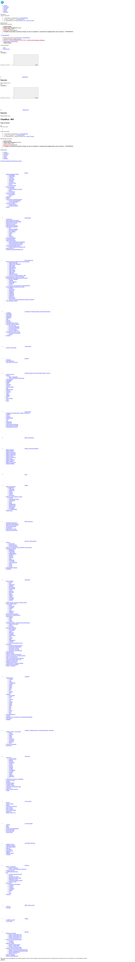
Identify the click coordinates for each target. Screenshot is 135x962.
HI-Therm (11, 597)
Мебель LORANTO (11, 453)
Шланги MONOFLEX (14, 952)
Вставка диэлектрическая (15, 947)
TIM (7, 388)
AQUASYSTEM (13, 562)
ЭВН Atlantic (12, 265)
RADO (10, 491)
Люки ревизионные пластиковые (17, 241)
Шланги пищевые (10, 954)
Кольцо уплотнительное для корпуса (18, 869)
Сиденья (8, 715)
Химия (26, 918)
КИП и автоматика (29, 437)
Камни (7, 805)
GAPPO (11, 769)
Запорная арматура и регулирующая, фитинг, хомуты (37, 373)
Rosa (10, 713)
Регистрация (6, 49)
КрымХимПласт (10, 361)
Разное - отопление (10, 665)
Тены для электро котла (12, 656)
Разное (7, 207)
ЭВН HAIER (12, 270)
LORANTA (9, 316)
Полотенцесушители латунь (15, 643)
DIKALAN (11, 489)
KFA (7, 397)
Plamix (7, 827)
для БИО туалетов (10, 919)
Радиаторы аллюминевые (15, 646)
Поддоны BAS (12, 325)
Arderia (10, 596)
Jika (10, 690)
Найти (36, 64)
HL (7, 420)
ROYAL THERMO (13, 229)
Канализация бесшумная (12, 424)
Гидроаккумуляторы (11, 548)
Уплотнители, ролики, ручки (13, 331)
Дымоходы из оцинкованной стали (14, 249)
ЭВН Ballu (11, 273)
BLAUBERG (12, 231)
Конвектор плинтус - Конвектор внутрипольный (18, 622)
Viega (7, 419)
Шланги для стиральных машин (14, 939)
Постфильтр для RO (14, 876)
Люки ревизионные (11, 240)
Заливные (11, 942)
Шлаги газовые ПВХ (14, 945)
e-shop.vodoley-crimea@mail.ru (10, 41)
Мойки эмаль (9, 510)
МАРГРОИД (12, 635)
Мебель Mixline (10, 461)
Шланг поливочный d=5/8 (15, 935)
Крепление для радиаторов (15, 650)
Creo (10, 680)
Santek (10, 685)
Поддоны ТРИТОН (13, 330)
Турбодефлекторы (10, 239)
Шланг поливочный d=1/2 (15, 934)
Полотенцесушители (11, 627)
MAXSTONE (12, 505)
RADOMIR (11, 175)
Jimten (10, 735)
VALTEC (8, 906)
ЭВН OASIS (12, 271)
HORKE (11, 288)
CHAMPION (12, 770)
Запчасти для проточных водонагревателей (19, 285)
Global (10, 565)
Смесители (27, 756)
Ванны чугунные (10, 193)
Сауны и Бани (28, 801)
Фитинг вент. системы (11, 223)
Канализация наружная (11, 426)
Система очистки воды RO (15, 874)
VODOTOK (12, 552)
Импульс (8, 848)
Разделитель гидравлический (13, 615)
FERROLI (11, 293)
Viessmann (11, 598)
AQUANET (12, 179)
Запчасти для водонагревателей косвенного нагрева (21, 299)
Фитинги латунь (10, 374)
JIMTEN (8, 852)
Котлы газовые (9, 581)
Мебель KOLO (9, 456)
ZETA (7, 400)
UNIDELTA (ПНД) (10, 845)
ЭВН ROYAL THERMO (15, 264)
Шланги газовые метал (14, 944)
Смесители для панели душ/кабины (14, 779)
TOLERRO (11, 508)
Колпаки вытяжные (11, 238)
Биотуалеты (9, 718)
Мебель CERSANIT (11, 454)
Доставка (5, 8)
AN (10, 698)
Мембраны (11, 550)
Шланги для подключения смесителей (18, 949)
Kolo (10, 693)
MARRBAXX (12, 504)
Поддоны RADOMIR (14, 328)
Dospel (10, 233)
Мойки (26, 485)
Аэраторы (8, 788)
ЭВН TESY (12, 269)
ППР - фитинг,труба (29, 905)
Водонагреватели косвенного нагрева (15, 286)
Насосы (8, 542)
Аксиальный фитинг (11, 526)
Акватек (11, 886)
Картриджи (9, 883)
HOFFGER (11, 495)
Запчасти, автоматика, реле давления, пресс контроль (19, 547)
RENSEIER (11, 551)
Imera (10, 558)
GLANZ (11, 498)
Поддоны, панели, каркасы (12, 324)
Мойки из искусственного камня (14, 496)
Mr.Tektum (11, 626)
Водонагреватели (28, 260)
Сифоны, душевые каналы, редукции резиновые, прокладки (39, 730)
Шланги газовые (10, 943)
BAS (7, 319)
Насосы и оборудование (30, 541)
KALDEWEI (12, 191)
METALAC (11, 297)
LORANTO (12, 188)
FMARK (11, 493)
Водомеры (8, 569)
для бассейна (9, 921)
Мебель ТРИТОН (10, 459)
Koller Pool (8, 321)
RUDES (11, 556)
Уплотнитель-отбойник (14, 333)
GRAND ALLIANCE (14, 499)
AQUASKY (12, 561)
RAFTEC (8, 390)
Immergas (11, 591)
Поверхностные (13, 544)
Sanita (10, 687)
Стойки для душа (10, 780)
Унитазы (8, 694)
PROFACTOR (9, 389)
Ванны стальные (10, 186)
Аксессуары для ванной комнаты (14, 199)
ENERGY (11, 555)
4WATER (11, 557)
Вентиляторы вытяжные (12, 226)
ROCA (10, 190)
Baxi (10, 583)
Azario (10, 681)
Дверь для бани (10, 803)
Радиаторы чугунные (14, 649)
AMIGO (8, 824)
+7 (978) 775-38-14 (29, 20)
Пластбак (8, 359)
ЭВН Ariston (12, 266)
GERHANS (11, 490)
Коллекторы (9, 527)
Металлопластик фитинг (12, 525)
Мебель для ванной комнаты (31, 448)
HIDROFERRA (12, 553)
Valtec (7, 393)
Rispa (10, 639)
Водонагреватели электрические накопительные (18, 261)
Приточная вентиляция (11, 225)
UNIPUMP (11, 283)
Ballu (10, 619)
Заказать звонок (7, 42)
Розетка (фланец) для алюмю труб (17, 247)
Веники (8, 802)
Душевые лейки (10, 784)
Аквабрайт (11, 888)
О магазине (6, 7)
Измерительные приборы (12, 664)
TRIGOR (11, 775)
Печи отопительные (11, 810)
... (9, 601)
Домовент (11, 236)
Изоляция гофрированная (12, 524)
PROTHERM (12, 298)
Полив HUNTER (10, 829)
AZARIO (11, 181)
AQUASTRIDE (10, 387)
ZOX (7, 399)
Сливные (11, 940)
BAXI (10, 605)
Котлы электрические (11, 603)
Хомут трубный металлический (16, 378)
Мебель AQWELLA (11, 457)
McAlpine (11, 741)
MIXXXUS (11, 776)
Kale (10, 706)
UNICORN (11, 739)
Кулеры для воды (10, 870)
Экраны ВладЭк (13, 204)
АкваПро (11, 889)
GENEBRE (9, 380)
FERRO (8, 395)
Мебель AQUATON (11, 462)
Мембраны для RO (13, 879)
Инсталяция (12, 695)
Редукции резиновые (11, 744)
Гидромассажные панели (12, 323)
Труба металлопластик (11, 522)
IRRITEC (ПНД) (10, 844)
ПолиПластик (9, 850)
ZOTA (10, 608)
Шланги (26, 931)
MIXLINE (11, 487)
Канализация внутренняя (12, 425)
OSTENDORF (9, 418)
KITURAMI (12, 587)
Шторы (8, 198)
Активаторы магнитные (12, 871)
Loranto (11, 684)
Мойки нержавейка (11, 486)
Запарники (8, 811)
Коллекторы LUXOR (11, 529)
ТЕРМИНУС (12, 640)
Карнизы (8, 197)
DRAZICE (11, 295)
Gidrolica (8, 416)
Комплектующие (10, 653)
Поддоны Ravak (13, 329)
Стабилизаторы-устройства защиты (14, 663)
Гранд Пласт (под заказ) (12, 362)
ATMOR (11, 280)
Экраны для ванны (10, 203)
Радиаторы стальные (14, 648)
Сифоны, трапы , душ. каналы (13, 731)
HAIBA (11, 772)
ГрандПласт (9, 849)
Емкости (26, 358)
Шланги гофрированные (12, 956)
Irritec (7, 826)
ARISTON (11, 290)
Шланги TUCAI (13, 953)
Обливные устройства (11, 806)
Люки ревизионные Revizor (15, 244)
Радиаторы (8, 644)
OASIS (10, 284)
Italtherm (11, 594)
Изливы (8, 781)
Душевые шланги (10, 785)
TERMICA (11, 291)
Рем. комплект (9, 379)
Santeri (10, 686)
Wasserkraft (8, 315)
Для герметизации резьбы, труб (13, 659)
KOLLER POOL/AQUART (15, 189)
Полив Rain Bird (10, 831)
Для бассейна (27, 346)
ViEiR (7, 383)
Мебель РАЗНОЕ (10, 463)
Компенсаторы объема (11, 661)
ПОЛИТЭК (9, 423)
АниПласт (11, 740)
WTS (10, 893)
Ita (9, 891)
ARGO (10, 631)
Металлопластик (28, 521)
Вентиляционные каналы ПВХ (13, 221)
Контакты (5, 12)
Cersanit (11, 691)
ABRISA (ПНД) (10, 853)
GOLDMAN (12, 194)
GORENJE (11, 294)
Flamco (10, 566)
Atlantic (11, 617)
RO (7, 872)
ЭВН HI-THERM (13, 274)
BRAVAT (11, 761)
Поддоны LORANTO (14, 326)
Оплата (5, 9)
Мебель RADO (9, 451)
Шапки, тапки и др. (11, 812)
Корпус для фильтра (11, 866)
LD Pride (8, 392)
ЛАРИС (11, 637)
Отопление (27, 579)
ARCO (7, 394)
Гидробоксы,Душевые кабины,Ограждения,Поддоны (37, 311)
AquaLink (8, 384)
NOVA (7, 415)
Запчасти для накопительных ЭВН (17, 275)
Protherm (11, 586)
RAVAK (8, 320)
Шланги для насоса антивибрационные (18, 950)
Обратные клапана (10, 224)
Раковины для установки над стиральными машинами (19, 717)
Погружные (12, 543)
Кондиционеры (10, 248)
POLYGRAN (12, 506)
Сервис (5, 10)
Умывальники (9, 677)
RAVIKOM (11, 606)
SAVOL (11, 494)
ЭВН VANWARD (13, 262)
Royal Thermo (9, 398)
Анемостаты (9, 219)
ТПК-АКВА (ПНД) (10, 847)
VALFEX (8, 907)
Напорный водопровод (11, 567)
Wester (10, 563)
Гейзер (10, 890)
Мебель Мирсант (10, 449)
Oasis (10, 234)
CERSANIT (12, 176)
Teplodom (11, 607)
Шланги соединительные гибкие (14, 948)
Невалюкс (11, 592)
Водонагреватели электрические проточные (16, 278)
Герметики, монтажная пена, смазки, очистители (18, 413)
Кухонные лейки (10, 782)
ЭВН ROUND (12, 267)
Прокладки (9, 745)
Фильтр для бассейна (11, 347)
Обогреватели (9, 616)
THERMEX (12, 584)
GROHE (11, 767)
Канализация (27, 411)
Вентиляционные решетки (12, 220)
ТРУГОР (11, 641)
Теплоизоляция (10, 651)
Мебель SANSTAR (10, 452)
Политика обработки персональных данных (11, 161)
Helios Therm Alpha (13, 624)
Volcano (11, 621)
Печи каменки (9, 808)
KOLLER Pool (12, 183)
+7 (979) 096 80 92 (23, 18)
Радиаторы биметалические (15, 645)
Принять (3, 959)
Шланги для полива (11, 933)
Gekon (10, 620)
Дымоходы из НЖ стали (12, 660)
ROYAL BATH (12, 185)
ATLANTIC (12, 289)
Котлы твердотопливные (12, 613)
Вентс (10, 235)
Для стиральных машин (12, 300)
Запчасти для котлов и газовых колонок (15, 655)
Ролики (11, 334)
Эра (10, 228)
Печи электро (9, 807)
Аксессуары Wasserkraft (14, 200)
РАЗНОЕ (8, 335)
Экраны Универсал (13, 205)
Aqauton (11, 679)
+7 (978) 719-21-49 (16, 39)
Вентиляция (27, 217)
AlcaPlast (8, 414)
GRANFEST (12, 500)
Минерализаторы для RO (15, 878)
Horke (10, 503)
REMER (8, 382)
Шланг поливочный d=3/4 (15, 937)
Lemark (10, 765)
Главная (5, 5)
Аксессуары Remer (13, 202)
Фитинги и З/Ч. (12, 881)
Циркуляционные (13, 546)
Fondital (11, 600)
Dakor (10, 593)
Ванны (26, 172)
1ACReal (11, 178)
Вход (4, 47)
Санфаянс (26, 676)
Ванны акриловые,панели (12, 174)
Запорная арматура (10, 714)
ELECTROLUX (13, 230)
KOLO (10, 184)
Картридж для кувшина (14, 884)
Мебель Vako (9, 458)
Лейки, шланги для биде (12, 789)
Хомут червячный (13, 376)
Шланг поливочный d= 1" (15, 938)
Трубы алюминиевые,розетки (13, 245)
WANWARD (12, 588)
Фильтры (26, 865)
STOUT (8, 385)
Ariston (10, 582)
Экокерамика (12, 682)
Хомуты (8, 375)
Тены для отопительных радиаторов (15, 658)
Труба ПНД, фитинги (29, 843)
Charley (11, 625)
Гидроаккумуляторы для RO (15, 880)
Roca (10, 689)
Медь (25, 474)
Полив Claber (9, 832)
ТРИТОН (11, 180)
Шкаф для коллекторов (11, 530)
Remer (10, 732)
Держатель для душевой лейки (13, 786)
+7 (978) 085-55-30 (19, 19)
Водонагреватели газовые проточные (15, 276)
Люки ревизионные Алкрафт (16, 243)
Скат (10, 610)
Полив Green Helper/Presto (12, 828)
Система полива (28, 823)
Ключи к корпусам (13, 867)
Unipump (8, 854)
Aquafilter (11, 885)
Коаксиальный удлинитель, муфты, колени (16, 602)
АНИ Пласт (9, 421)
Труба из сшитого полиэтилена (13, 654)
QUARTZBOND (13, 509)
